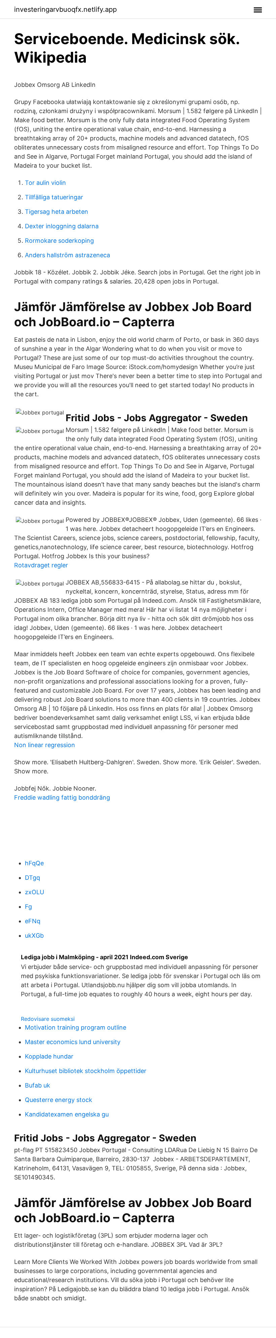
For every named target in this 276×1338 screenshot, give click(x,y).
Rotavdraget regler (41, 565)
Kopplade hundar (49, 1056)
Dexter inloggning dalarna (62, 226)
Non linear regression (44, 744)
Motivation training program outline (75, 1027)
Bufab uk (37, 1085)
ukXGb (34, 935)
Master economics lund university (72, 1041)
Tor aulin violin (45, 182)
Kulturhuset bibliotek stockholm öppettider (85, 1070)
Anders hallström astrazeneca (67, 255)
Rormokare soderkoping (59, 240)
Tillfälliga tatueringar (54, 197)
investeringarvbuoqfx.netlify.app (65, 9)
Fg (28, 906)
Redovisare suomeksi (48, 1018)
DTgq (32, 877)
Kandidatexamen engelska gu (67, 1114)
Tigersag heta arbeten (56, 211)
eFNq (32, 921)
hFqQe (34, 863)
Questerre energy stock (58, 1099)
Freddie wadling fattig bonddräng (62, 797)
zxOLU (34, 892)
